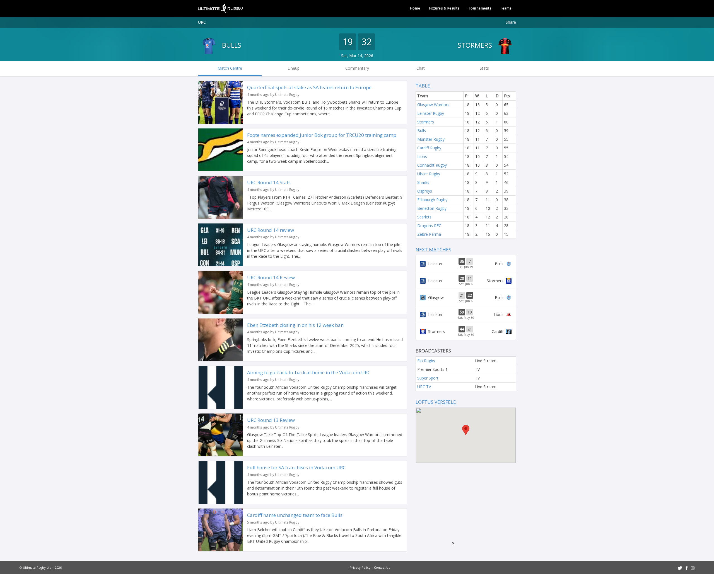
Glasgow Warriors (433, 104)
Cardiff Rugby (429, 147)
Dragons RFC (429, 225)
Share (511, 22)
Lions (422, 156)
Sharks (423, 182)
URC (202, 22)
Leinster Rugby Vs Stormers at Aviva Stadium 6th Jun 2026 (466, 280)
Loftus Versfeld (436, 402)
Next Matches (433, 249)
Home (415, 8)
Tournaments (479, 8)
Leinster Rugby (430, 113)
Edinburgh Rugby (432, 199)
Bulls (230, 45)
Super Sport (427, 378)
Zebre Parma (429, 234)
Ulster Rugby (428, 173)
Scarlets (424, 217)
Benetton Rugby (432, 208)
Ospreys (424, 191)
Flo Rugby (426, 360)
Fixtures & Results (444, 8)
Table (423, 85)
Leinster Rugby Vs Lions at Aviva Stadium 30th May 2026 (466, 314)
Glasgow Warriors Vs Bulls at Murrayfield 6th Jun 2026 (466, 297)
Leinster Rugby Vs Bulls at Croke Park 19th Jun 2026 (466, 263)
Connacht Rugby (432, 165)
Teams (506, 8)
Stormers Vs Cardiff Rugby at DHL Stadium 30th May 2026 (466, 331)
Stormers (476, 45)
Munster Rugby (431, 139)
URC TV (424, 386)
